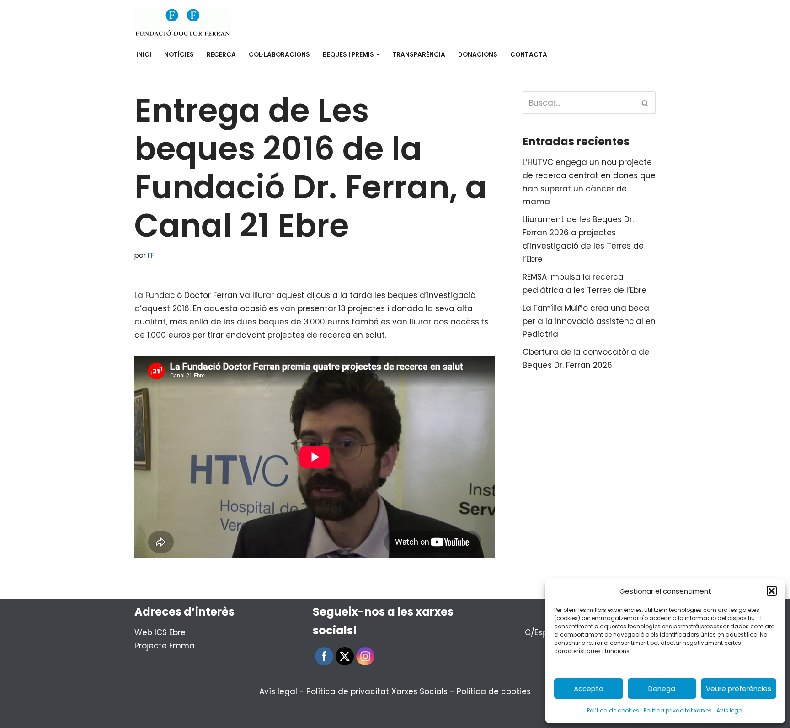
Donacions (477, 54)
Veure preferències (738, 688)
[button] (771, 590)
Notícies (179, 54)
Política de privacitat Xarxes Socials (377, 691)
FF (151, 255)
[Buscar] (645, 102)
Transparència (418, 54)
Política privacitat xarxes (678, 710)
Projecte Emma (164, 645)
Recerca (221, 54)
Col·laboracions (279, 54)
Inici (143, 54)
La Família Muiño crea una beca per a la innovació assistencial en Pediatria (589, 321)
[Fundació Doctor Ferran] (182, 22)
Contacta (528, 54)
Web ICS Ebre (160, 632)
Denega (661, 688)
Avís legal (730, 710)
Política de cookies (613, 710)
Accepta (588, 688)
